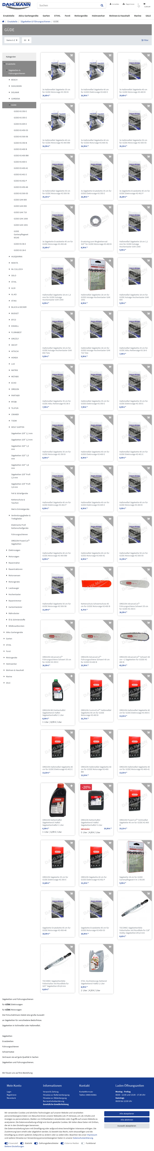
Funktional (91, 1143)
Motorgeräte (81, 15)
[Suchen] (102, 5)
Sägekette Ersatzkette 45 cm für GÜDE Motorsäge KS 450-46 (56, 929)
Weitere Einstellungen (14, 1146)
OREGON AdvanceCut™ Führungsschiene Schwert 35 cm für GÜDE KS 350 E (133, 606)
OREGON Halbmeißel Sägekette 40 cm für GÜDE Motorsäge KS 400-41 (134, 768)
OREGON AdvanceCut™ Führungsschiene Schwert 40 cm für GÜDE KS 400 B (95, 659)
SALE (148, 15)
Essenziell (13, 1143)
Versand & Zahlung (51, 1092)
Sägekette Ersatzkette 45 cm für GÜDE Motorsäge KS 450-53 (95, 929)
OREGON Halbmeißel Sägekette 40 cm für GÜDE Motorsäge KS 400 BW (96, 769)
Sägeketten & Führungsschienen (35, 21)
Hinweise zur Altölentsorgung (55, 1098)
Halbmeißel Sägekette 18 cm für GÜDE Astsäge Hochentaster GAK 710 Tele (95, 350)
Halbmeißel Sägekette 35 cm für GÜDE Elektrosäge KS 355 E (133, 402)
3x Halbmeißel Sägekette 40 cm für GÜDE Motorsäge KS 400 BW (56, 141)
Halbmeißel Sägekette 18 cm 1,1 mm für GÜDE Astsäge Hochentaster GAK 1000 (133, 244)
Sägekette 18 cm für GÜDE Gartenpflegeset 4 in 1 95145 (132, 878)
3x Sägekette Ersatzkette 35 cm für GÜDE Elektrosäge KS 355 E (96, 192)
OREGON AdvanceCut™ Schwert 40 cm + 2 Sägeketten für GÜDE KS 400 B (134, 659)
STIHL (57, 15)
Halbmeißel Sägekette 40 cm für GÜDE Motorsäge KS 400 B (133, 503)
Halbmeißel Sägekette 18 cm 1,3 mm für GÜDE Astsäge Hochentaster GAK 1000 (56, 297)
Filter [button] (146, 40)
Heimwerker (98, 15)
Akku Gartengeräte (28, 15)
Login (9, 1092)
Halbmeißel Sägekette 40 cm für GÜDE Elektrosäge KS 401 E (133, 453)
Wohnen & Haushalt (119, 15)
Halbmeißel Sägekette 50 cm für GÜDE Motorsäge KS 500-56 (56, 605)
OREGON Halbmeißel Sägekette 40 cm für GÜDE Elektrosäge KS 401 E (57, 768)
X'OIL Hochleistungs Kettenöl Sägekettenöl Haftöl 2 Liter (94, 982)
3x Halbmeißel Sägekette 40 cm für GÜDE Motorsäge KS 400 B (133, 90)
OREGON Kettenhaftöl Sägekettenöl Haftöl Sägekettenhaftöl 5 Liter (91, 822)
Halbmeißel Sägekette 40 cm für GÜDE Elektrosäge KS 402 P (56, 503)
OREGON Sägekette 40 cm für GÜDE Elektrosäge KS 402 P (94, 878)
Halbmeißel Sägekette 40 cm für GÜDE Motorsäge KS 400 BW (56, 554)
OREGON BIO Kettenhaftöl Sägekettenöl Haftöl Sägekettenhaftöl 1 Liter (53, 712)
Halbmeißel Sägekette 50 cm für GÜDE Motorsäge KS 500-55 (133, 554)
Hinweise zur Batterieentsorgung (56, 1095)
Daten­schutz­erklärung (83, 1138)
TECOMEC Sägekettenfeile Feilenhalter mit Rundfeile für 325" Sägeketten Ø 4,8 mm (55, 983)
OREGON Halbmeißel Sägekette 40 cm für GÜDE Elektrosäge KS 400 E (134, 711)
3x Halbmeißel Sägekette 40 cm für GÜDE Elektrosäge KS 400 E (95, 90)
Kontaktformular (86, 1092)
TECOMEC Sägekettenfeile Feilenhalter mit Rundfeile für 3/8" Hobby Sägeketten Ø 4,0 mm (134, 930)
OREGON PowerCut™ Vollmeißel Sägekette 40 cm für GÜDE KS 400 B (134, 822)
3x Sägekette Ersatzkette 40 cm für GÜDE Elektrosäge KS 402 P (134, 192)
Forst (67, 15)
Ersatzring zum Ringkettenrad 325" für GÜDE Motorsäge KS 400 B (96, 242)
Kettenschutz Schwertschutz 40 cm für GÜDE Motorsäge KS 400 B (95, 605)
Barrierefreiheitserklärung (53, 1101)
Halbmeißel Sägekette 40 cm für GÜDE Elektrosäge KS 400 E (95, 453)
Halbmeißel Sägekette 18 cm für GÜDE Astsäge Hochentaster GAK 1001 (95, 297)
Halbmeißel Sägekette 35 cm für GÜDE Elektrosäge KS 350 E (95, 402)
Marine (137, 15)
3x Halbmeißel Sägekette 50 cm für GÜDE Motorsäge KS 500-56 (56, 192)
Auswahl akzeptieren (126, 1125)
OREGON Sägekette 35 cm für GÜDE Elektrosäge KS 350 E (55, 878)
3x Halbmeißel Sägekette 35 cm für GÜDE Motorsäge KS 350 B (56, 90)
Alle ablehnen (127, 1119)
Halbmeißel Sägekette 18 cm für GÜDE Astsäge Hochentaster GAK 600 (134, 297)
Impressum (92, 1134)
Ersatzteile (8, 15)
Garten (46, 15)
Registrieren (11, 1095)
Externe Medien (72, 1143)
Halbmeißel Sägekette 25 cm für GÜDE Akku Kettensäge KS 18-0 (133, 349)
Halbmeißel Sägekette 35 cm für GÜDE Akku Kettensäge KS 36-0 (56, 402)
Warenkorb (11, 1098)
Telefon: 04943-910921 (88, 1095)
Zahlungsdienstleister (49, 1143)
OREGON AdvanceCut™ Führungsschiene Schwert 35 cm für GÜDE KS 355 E (56, 659)
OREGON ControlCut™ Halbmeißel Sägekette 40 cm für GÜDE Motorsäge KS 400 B (96, 712)
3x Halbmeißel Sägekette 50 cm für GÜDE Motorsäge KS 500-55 (133, 141)
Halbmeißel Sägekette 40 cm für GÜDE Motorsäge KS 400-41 (95, 554)
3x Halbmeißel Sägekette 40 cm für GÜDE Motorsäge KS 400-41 (95, 141)
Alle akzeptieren (127, 1113)
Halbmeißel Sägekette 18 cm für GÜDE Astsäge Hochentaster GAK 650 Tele (57, 350)
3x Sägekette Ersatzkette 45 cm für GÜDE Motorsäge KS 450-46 (57, 242)
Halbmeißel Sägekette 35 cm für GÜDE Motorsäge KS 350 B (56, 453)
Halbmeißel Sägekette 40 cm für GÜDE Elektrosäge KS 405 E (95, 503)
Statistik (28, 1143)
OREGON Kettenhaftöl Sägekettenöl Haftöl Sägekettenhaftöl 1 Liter (53, 822)
